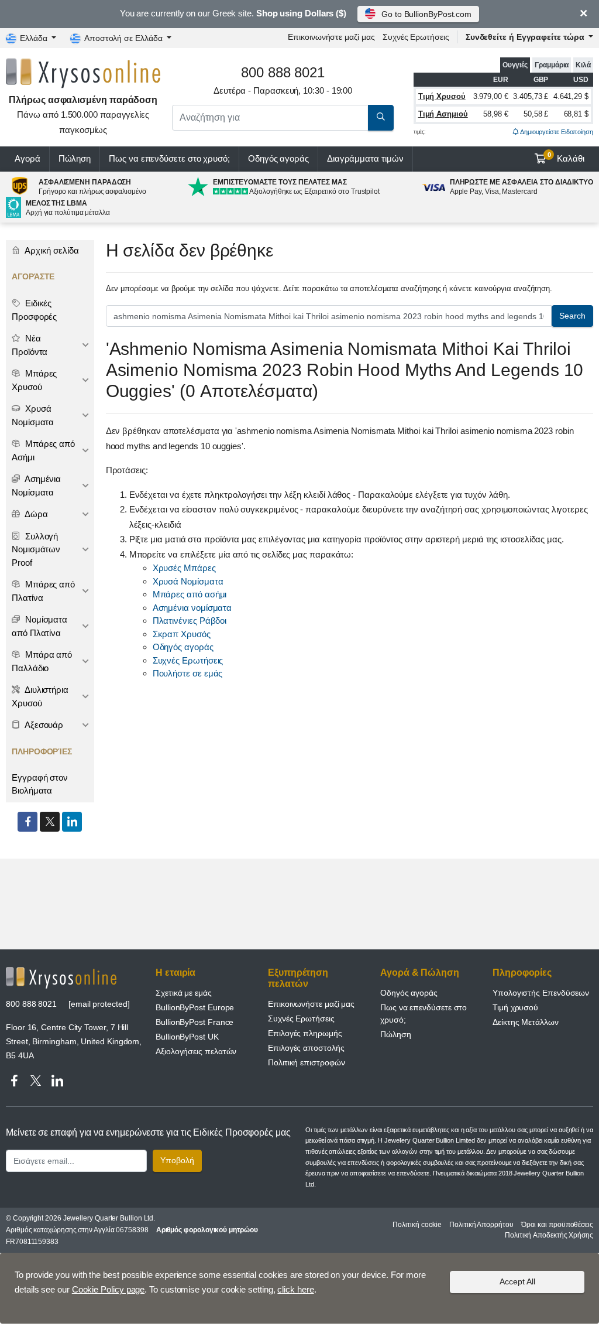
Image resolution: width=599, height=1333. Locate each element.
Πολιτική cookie (417, 1225)
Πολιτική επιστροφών (306, 1062)
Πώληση (74, 158)
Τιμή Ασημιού (443, 114)
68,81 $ (576, 114)
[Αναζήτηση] (381, 118)
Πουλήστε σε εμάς (188, 673)
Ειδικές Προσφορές (34, 310)
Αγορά (27, 158)
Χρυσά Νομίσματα (188, 581)
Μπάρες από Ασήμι (43, 450)
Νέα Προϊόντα (29, 345)
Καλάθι (566, 157)
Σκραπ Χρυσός (182, 634)
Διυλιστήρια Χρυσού (40, 696)
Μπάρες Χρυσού (34, 380)
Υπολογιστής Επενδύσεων (541, 992)
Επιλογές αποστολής (306, 1047)
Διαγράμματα (365, 158)
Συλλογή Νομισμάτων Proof (36, 549)
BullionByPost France (194, 1022)
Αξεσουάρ (43, 725)
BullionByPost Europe (195, 1007)
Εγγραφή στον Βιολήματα (40, 784)
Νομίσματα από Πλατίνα (39, 626)
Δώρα (35, 514)
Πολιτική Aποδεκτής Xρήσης (549, 1235)
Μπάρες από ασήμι (190, 594)
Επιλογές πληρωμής (305, 1033)
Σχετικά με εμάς (184, 992)
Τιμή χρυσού (515, 1007)
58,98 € (495, 114)
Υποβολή (177, 1160)
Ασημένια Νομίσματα (36, 485)
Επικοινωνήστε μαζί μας (311, 1004)
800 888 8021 (31, 1004)
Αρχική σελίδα (51, 250)
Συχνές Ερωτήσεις (416, 37)
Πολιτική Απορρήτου (481, 1225)
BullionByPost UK (187, 1036)
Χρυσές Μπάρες (184, 568)
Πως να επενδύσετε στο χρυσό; (169, 158)
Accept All (517, 1281)
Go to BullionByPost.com (426, 14)
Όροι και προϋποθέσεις (557, 1225)
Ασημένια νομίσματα (192, 608)
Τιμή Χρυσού (442, 96)
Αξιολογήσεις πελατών (196, 1051)
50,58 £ (536, 114)
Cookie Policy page (108, 1289)
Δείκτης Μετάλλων (526, 1022)
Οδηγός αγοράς (278, 158)
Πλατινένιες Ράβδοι (190, 621)
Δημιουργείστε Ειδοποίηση (556, 131)
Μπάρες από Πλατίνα (43, 591)
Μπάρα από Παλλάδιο (42, 661)
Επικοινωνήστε (331, 37)
